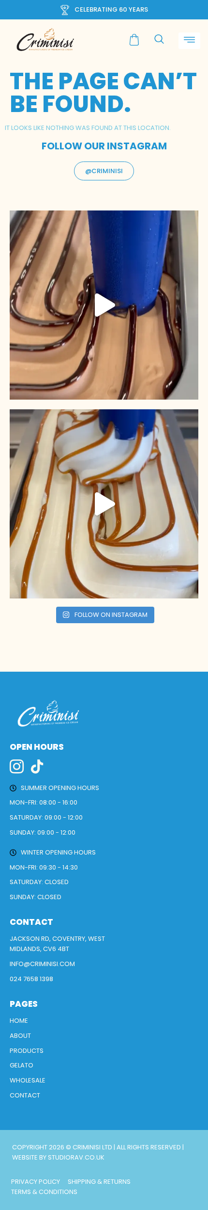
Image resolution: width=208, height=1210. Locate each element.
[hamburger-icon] (189, 40)
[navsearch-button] (159, 39)
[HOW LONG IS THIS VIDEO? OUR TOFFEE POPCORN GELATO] (104, 503)
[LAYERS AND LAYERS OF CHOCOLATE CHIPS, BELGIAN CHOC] (104, 305)
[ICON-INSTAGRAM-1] (17, 766)
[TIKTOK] (37, 766)
